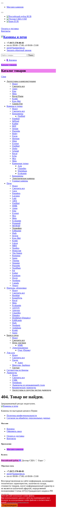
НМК (14, 206)
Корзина (11, 429)
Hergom (15, 138)
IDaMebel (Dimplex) (21, 318)
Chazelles (22, 168)
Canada (15, 283)
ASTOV (16, 308)
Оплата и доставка (10, 28)
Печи (9, 183)
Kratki (15, 99)
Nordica (15, 248)
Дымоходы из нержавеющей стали (28, 385)
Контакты (5, 31)
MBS (14, 245)
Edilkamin (16, 231)
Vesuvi (15, 285)
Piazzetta (16, 131)
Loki (14, 198)
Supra (14, 258)
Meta (14, 94)
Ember (15, 273)
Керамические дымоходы (24, 387)
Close (3, 76)
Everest (15, 143)
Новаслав (16, 250)
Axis (20, 166)
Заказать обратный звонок (19, 50)
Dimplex (16, 315)
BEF (14, 126)
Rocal (14, 153)
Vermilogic (17, 382)
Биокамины (17, 113)
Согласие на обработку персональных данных (28, 418)
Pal (13, 270)
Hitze (14, 141)
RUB (28, 16)
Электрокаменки (20, 348)
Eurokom (16, 275)
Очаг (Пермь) (24, 350)
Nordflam (16, 268)
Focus (14, 136)
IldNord (15, 121)
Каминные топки (20, 163)
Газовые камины (20, 181)
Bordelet (16, 295)
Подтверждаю (9, 505)
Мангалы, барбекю (21, 365)
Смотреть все (18, 111)
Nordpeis (16, 280)
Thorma (15, 260)
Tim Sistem (17, 253)
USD (24, 19)
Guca (14, 191)
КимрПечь (17, 298)
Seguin (15, 128)
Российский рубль (9, 460)
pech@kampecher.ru (16, 48)
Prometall (16, 223)
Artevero (16, 310)
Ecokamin (22, 173)
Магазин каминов (15, 7)
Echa (14, 156)
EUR (16, 21)
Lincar (15, 243)
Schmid (15, 151)
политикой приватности (17, 502)
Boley (14, 133)
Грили (15, 360)
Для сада (11, 353)
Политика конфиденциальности (22, 415)
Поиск (30, 55)
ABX (14, 201)
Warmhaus (22, 171)
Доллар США (28, 460)
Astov (14, 89)
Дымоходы (12, 372)
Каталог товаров (9, 65)
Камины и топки (15, 106)
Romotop (16, 255)
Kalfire (15, 123)
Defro (14, 148)
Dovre (15, 278)
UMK (14, 380)
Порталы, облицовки (17, 288)
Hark (14, 233)
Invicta (15, 235)
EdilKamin (17, 320)
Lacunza (16, 196)
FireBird (21, 116)
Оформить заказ (14, 431)
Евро (40, 460)
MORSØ (16, 226)
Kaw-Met (16, 101)
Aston (14, 208)
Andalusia (16, 328)
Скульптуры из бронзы (17, 370)
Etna (14, 91)
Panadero (16, 193)
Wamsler (16, 263)
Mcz (14, 158)
